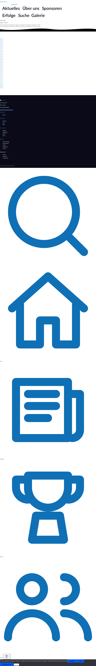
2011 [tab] (1, 58)
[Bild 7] (37, 25)
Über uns (30, 8)
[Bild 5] (25, 25)
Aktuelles (11, 8)
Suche (23, 16)
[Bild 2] (8, 25)
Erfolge (9, 16)
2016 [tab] (1, 50)
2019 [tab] (1, 45)
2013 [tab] (1, 54)
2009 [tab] (1, 61)
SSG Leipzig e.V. (3, 1)
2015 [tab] (1, 51)
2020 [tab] (1, 43)
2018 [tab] (1, 47)
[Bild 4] (20, 25)
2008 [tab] (1, 62)
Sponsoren (52, 8)
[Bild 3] (14, 25)
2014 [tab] (1, 53)
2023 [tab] (1, 39)
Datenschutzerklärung (7, 664)
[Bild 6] (31, 25)
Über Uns (2, 118)
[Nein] (16, 664)
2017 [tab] (1, 48)
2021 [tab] (1, 42)
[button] (11, 8)
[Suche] (48, 263)
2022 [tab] (1, 40)
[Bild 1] (2, 25)
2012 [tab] (1, 56)
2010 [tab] (1, 59)
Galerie (38, 16)
